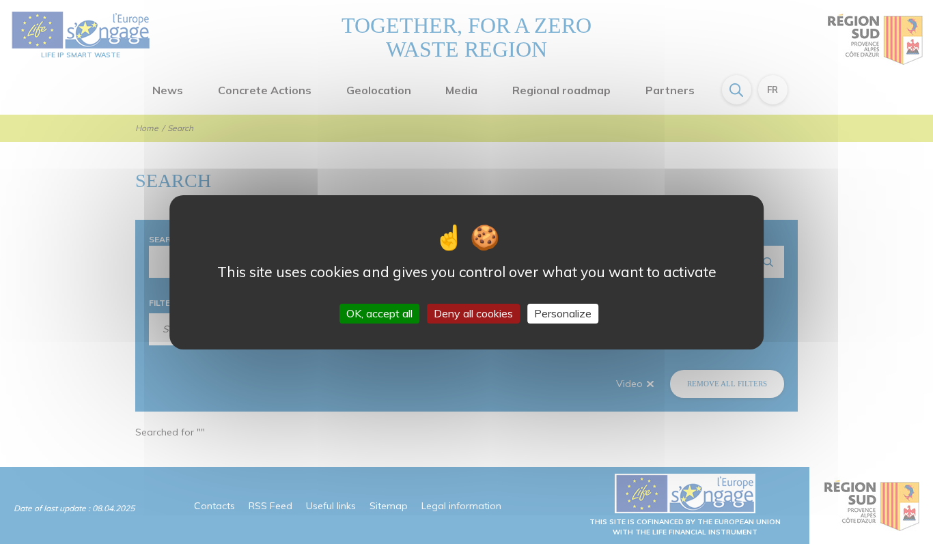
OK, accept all (379, 312)
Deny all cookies (473, 312)
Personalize (562, 312)
